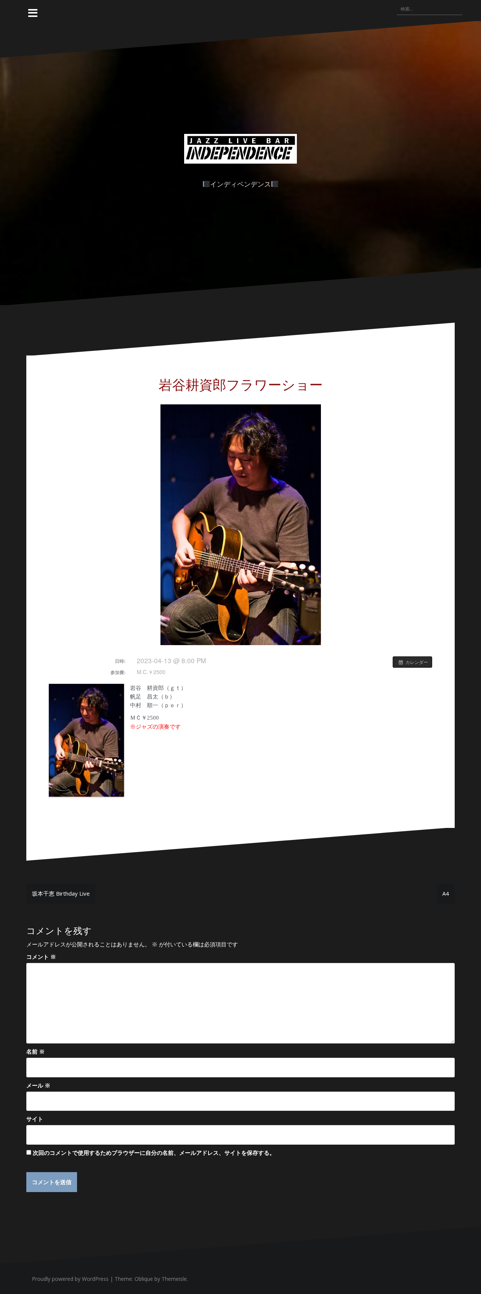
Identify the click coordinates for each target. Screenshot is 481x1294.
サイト (34, 1118)
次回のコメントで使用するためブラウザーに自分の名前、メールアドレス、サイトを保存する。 (154, 1152)
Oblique (144, 1278)
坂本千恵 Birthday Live (61, 893)
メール (38, 1085)
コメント (41, 956)
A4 (445, 893)
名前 (35, 1051)
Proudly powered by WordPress (70, 1278)
